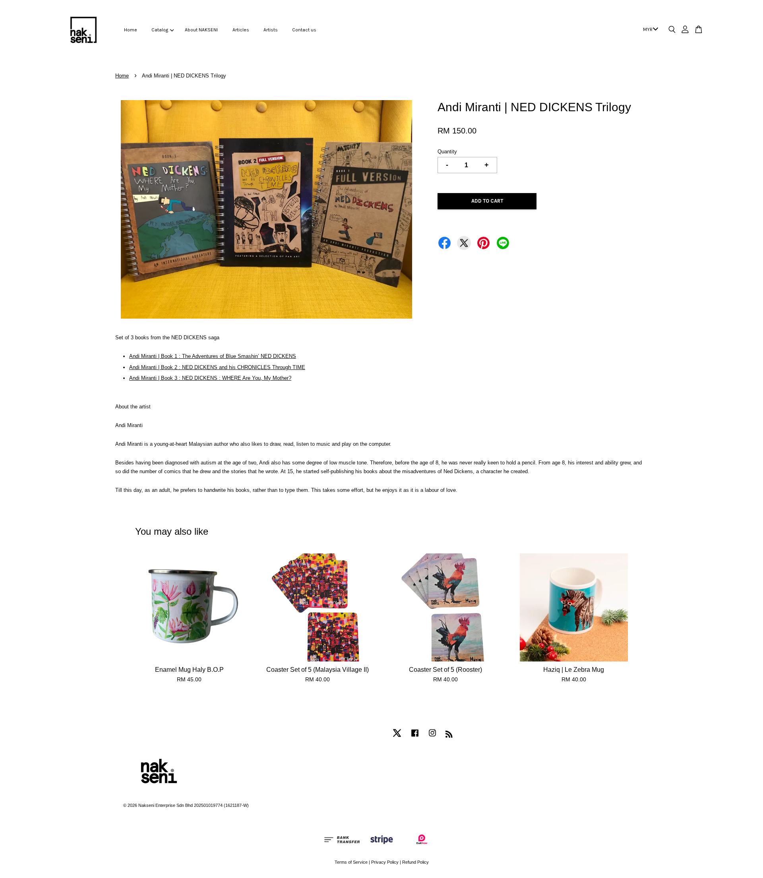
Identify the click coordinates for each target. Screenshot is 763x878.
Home (130, 30)
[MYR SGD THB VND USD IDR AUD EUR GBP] (649, 30)
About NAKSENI (201, 30)
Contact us (304, 30)
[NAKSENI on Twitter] (397, 737)
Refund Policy (415, 862)
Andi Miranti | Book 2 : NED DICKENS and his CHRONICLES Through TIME (217, 367)
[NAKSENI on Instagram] (432, 737)
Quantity (447, 152)
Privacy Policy (385, 862)
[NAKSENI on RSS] (449, 735)
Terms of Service (351, 862)
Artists (270, 30)
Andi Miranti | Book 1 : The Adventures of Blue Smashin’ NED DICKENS (212, 356)
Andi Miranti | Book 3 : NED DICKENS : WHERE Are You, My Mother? (210, 378)
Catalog (159, 30)
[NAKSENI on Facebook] (414, 737)
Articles (240, 30)
